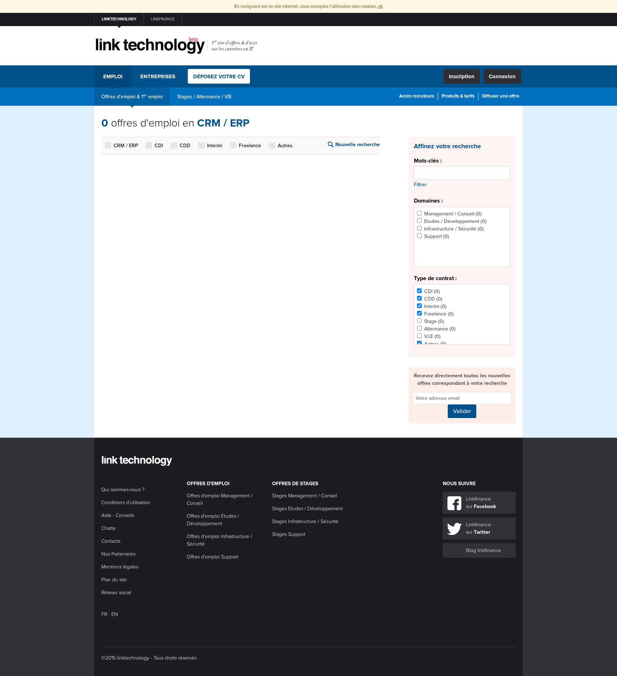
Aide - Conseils (117, 515)
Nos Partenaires (118, 554)
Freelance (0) (439, 314)
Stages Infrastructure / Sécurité (305, 521)
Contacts (110, 541)
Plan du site (114, 580)
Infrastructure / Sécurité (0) (454, 229)
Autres (285, 146)
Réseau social (116, 593)
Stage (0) (434, 321)
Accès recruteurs (416, 96)
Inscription (462, 76)
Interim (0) (435, 306)
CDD (185, 146)
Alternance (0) (440, 329)
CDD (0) (433, 299)
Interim (214, 146)
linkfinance (163, 19)
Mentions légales (119, 567)
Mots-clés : (428, 160)
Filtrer (420, 185)
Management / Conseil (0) (453, 214)
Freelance (250, 146)
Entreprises (157, 76)
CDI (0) (432, 291)
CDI (159, 146)
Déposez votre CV (219, 76)
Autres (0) (435, 344)
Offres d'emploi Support (212, 557)
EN (114, 614)
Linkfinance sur (481, 503)
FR (104, 614)
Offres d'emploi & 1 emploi (132, 96)
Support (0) (436, 236)
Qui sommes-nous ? (123, 490)
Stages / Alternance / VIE (204, 97)
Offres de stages (295, 484)
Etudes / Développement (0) (455, 221)
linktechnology (119, 19)
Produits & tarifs (458, 96)
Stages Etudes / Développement (307, 509)
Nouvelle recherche (357, 144)
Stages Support (288, 534)
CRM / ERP (126, 146)
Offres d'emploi (208, 484)
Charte (108, 528)
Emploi (112, 76)
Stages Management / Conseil (304, 496)
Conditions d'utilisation (125, 502)
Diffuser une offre (500, 96)
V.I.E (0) (432, 336)
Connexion (502, 76)
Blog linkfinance (483, 550)
